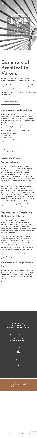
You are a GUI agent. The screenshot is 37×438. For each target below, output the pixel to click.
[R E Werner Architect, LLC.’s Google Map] (18, 365)
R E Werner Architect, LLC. (18, 23)
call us (11, 434)
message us (26, 434)
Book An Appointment (11, 101)
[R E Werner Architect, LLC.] (18, 11)
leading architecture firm (26, 270)
